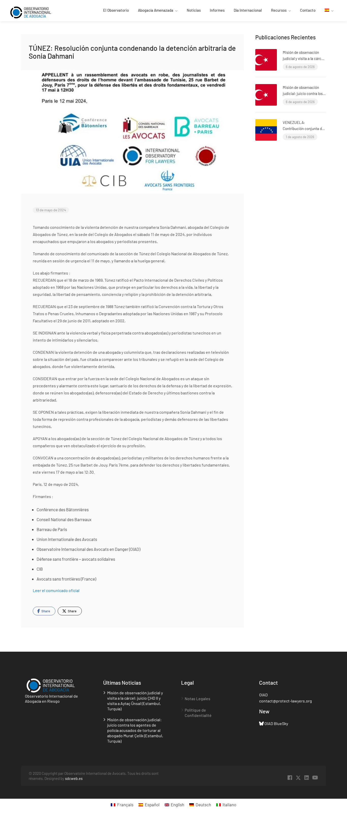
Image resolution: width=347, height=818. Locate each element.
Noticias (194, 10)
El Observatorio (116, 10)
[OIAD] (35, 11)
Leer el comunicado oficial (56, 590)
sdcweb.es (74, 778)
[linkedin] (307, 778)
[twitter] (298, 778)
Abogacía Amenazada (155, 10)
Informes (217, 10)
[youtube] (315, 778)
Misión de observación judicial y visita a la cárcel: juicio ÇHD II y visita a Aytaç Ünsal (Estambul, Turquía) (135, 700)
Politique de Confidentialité (198, 713)
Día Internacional (248, 10)
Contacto (308, 10)
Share (45, 611)
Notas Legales (197, 698)
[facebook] (290, 778)
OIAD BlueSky (276, 723)
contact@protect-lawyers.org (285, 700)
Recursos (279, 10)
